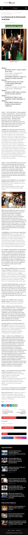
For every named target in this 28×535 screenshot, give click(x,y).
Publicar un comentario (7, 423)
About (13, 530)
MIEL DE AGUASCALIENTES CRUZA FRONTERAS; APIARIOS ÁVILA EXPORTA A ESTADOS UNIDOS (16, 515)
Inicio (2, 12)
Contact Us (18, 530)
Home (9, 530)
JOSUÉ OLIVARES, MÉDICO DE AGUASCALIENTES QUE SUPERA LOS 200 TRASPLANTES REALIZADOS (16, 487)
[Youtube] (7, 441)
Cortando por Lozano (9, 12)
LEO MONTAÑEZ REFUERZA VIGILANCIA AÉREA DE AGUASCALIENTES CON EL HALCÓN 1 (17, 452)
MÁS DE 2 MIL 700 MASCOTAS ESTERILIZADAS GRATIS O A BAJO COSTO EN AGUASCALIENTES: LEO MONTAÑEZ (16, 495)
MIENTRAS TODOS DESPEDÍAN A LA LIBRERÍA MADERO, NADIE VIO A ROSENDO (16, 508)
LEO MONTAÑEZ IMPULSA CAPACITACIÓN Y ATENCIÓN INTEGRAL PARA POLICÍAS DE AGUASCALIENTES (15, 460)
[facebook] (7, 438)
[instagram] (20, 438)
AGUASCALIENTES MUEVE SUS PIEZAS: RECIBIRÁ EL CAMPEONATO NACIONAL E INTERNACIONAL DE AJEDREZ (17, 522)
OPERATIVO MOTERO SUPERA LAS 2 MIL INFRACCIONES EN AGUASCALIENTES (16, 469)
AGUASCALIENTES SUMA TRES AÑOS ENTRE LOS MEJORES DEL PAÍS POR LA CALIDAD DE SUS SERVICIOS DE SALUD (17, 480)
